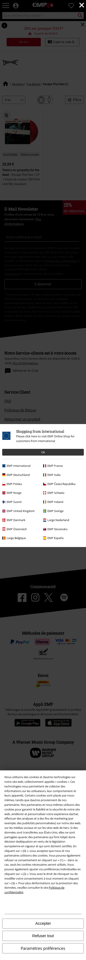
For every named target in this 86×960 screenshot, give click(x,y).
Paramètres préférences (43, 948)
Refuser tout (43, 936)
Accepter (43, 923)
